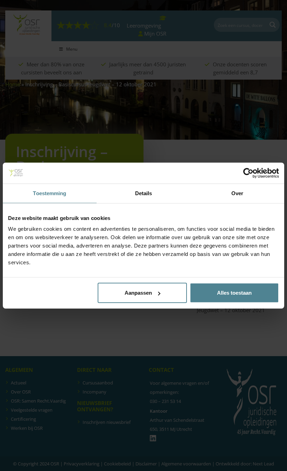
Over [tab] (237, 193)
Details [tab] (143, 193)
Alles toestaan (234, 293)
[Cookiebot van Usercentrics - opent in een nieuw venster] (248, 173)
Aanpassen (138, 293)
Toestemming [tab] (49, 193)
